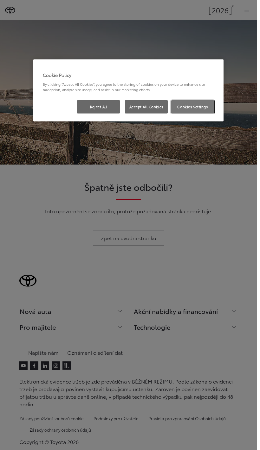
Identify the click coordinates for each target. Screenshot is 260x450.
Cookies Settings (192, 106)
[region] (128, 90)
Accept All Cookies (146, 106)
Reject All (98, 106)
